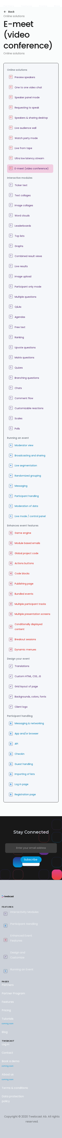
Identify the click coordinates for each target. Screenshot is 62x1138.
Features (8, 1002)
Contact (7, 1053)
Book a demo (10, 1063)
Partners (8, 985)
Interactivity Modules (24, 912)
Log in (5, 1044)
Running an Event (21, 969)
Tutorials (7, 1021)
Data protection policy (13, 1098)
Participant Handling (24, 924)
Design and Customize (17, 955)
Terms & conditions (15, 1088)
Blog (5, 1032)
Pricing (6, 1010)
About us (8, 1076)
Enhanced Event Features (21, 938)
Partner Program (13, 993)
